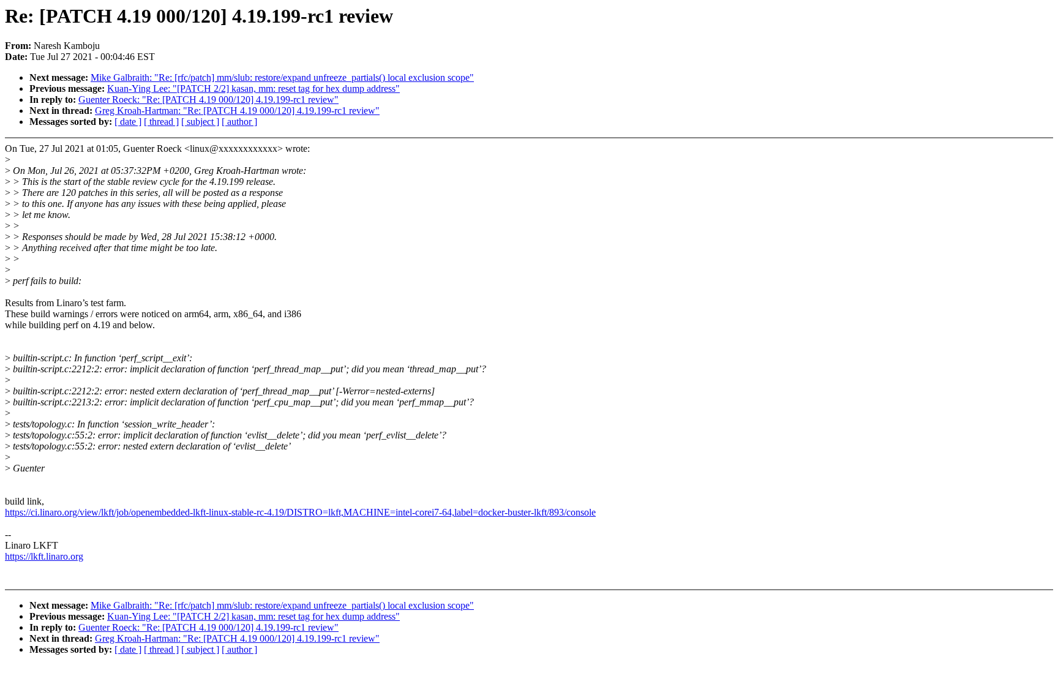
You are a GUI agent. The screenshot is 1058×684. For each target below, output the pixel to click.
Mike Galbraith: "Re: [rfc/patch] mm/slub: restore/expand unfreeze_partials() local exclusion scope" (282, 77)
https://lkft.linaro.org (44, 556)
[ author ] (239, 121)
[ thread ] (161, 121)
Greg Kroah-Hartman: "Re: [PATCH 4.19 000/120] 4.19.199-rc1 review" (237, 110)
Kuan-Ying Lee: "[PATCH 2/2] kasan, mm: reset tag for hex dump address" (253, 88)
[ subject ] (200, 121)
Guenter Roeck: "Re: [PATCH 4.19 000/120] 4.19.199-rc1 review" (208, 99)
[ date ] (127, 121)
